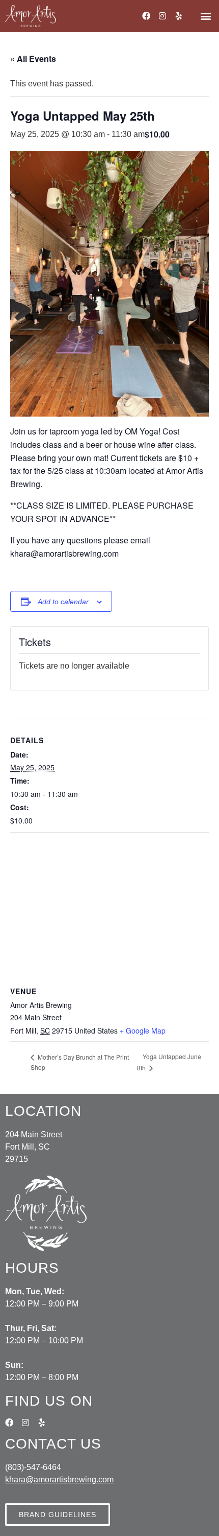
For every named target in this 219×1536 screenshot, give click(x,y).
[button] (205, 16)
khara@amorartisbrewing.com (59, 1479)
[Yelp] (179, 16)
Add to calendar (63, 602)
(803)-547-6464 (33, 1467)
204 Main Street (33, 1134)
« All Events (33, 58)
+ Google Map (143, 1030)
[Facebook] (146, 16)
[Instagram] (162, 16)
